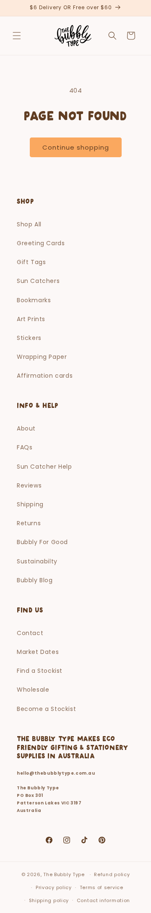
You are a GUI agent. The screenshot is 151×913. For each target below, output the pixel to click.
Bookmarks (34, 300)
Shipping (30, 504)
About (26, 428)
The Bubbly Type (64, 874)
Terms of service (101, 887)
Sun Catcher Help (44, 466)
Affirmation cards (45, 375)
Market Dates (38, 652)
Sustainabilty (37, 561)
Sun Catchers (38, 281)
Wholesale (33, 689)
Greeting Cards (41, 243)
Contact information (103, 900)
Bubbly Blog (35, 580)
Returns (29, 523)
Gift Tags (31, 262)
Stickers (29, 338)
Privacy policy (54, 887)
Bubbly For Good (42, 542)
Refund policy (112, 874)
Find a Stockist (39, 671)
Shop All (29, 224)
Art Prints (31, 319)
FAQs (24, 447)
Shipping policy (49, 900)
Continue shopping (75, 147)
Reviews (29, 485)
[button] (17, 35)
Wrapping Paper (42, 357)
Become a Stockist (46, 709)
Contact (30, 633)
